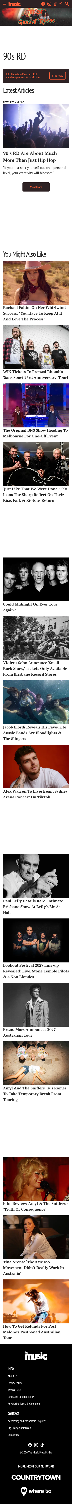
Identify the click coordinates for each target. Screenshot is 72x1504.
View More (36, 187)
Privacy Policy (15, 1382)
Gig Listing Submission (19, 1427)
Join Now (57, 76)
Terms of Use (14, 1389)
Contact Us (13, 1434)
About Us (12, 1375)
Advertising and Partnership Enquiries (27, 1420)
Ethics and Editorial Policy (21, 1396)
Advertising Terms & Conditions (24, 1403)
